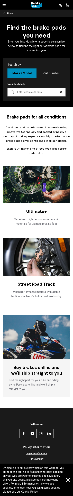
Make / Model (22, 73)
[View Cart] (68, 5)
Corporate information (36, 453)
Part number (51, 73)
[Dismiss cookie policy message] (68, 480)
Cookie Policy (29, 491)
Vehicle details (16, 84)
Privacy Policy (36, 459)
